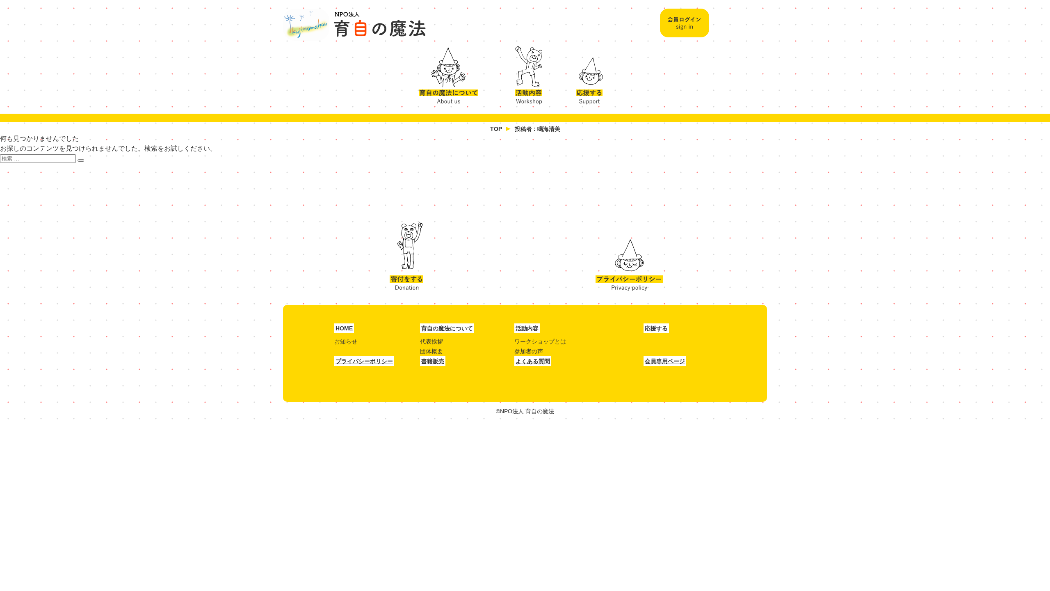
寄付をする (406, 256)
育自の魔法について (453, 73)
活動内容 (525, 73)
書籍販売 (432, 361)
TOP (496, 129)
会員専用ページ (665, 361)
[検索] (81, 160)
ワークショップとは (540, 341)
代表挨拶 (431, 341)
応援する (591, 73)
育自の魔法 (355, 25)
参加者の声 (528, 351)
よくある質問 (533, 361)
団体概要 (431, 351)
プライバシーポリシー (629, 256)
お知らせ (345, 341)
